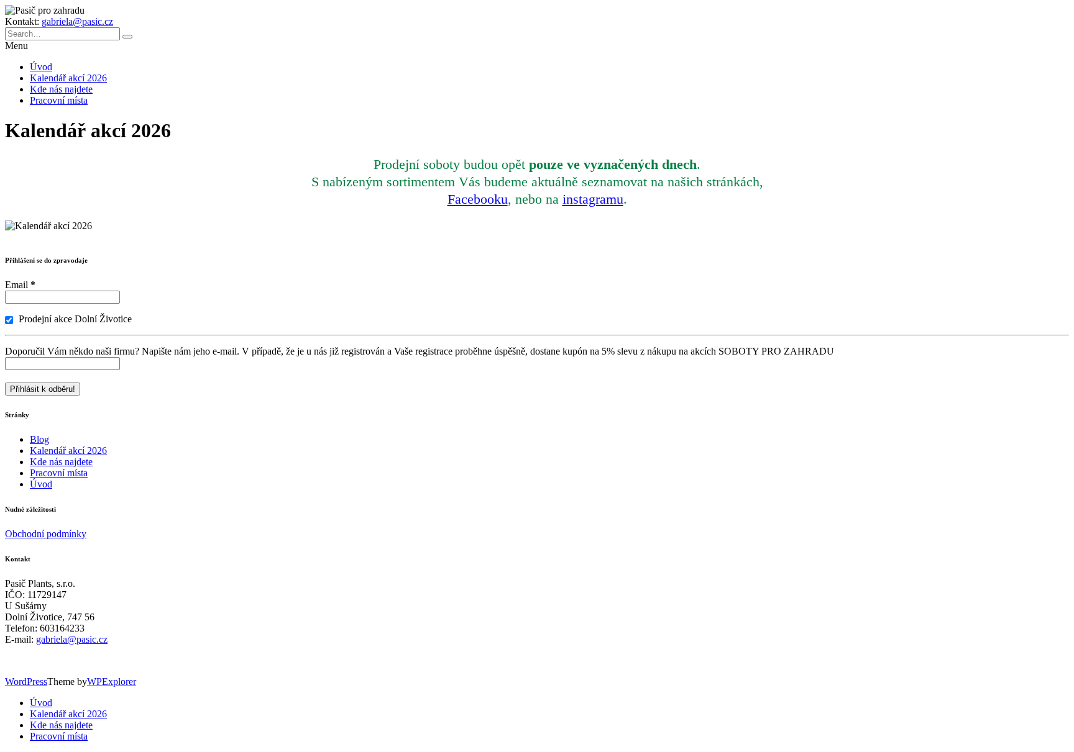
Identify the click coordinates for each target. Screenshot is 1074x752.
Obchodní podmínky (45, 533)
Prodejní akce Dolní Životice (74, 319)
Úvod (41, 66)
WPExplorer (111, 681)
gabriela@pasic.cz (77, 21)
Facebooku (478, 199)
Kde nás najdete (61, 89)
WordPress (26, 681)
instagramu (592, 199)
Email (20, 284)
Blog (39, 439)
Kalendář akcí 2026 (68, 78)
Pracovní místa (59, 100)
